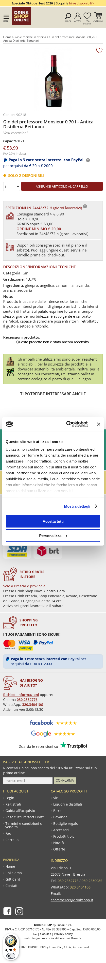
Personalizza (50, 536)
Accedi (77, 21)
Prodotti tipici (64, 836)
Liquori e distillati (67, 804)
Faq (8, 833)
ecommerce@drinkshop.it (72, 900)
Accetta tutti (53, 521)
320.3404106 (32, 704)
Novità (58, 843)
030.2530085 (92, 880)
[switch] (10, 956)
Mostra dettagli (77, 506)
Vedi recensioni (15, 132)
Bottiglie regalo (65, 823)
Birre (57, 811)
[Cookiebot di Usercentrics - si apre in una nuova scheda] (67, 424)
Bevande (60, 817)
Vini (56, 798)
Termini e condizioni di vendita (24, 825)
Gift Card (12, 879)
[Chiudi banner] (98, 424)
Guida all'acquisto (20, 811)
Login (9, 798)
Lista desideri (87, 22)
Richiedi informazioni (21, 694)
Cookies (45, 934)
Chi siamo (13, 873)
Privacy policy (63, 934)
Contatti (11, 886)
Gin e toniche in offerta (30, 37)
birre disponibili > (81, 3)
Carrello (98, 21)
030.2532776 (27, 699)
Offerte (59, 849)
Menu (6, 21)
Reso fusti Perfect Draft (24, 817)
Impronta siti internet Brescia (61, 938)
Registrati (13, 804)
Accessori (61, 830)
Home (7, 37)
